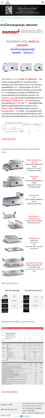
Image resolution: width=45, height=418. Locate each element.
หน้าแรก (2, 18)
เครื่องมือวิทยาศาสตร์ (19, 18)
